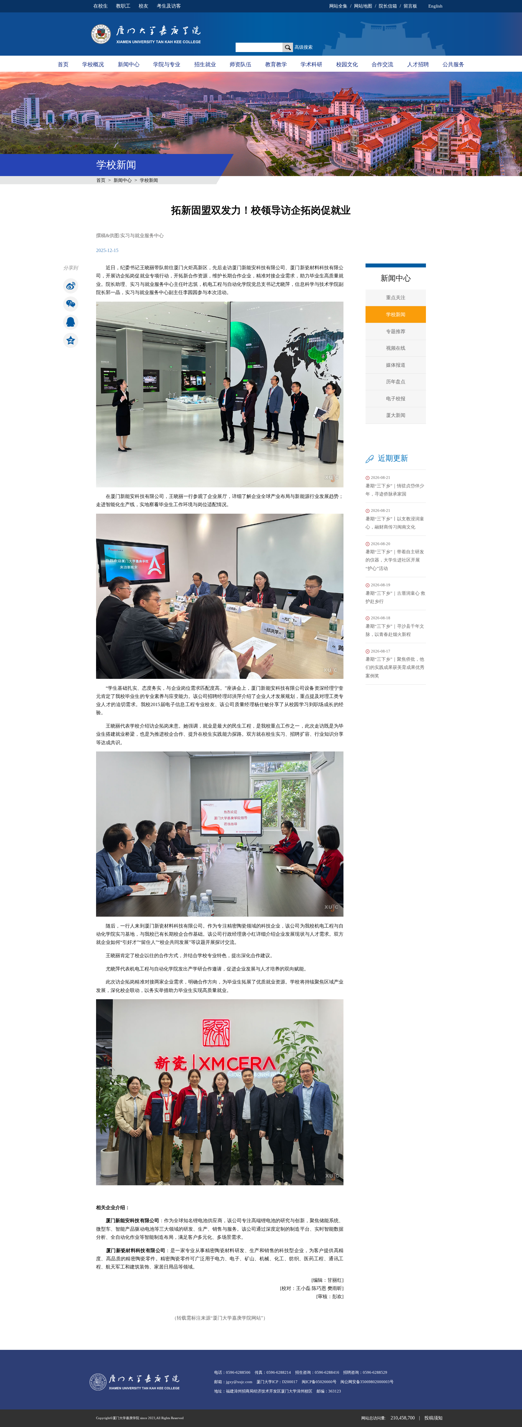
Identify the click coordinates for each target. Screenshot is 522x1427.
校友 (143, 6)
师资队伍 (240, 64)
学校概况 (93, 64)
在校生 (100, 6)
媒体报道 (395, 365)
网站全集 (338, 6)
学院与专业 (166, 64)
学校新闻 (149, 180)
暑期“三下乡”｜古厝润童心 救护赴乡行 (395, 593)
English (435, 6)
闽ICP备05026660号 (319, 1382)
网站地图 (363, 6)
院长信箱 (388, 6)
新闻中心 (129, 64)
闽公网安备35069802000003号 (367, 1382)
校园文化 (347, 64)
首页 (63, 64)
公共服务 (453, 64)
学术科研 (311, 64)
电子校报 (395, 398)
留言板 (410, 6)
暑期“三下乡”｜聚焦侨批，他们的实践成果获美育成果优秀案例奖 (395, 663)
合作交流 (382, 64)
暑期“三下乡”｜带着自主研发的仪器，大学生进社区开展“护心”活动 (395, 556)
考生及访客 (169, 6)
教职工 (123, 6)
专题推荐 (395, 331)
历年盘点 (395, 382)
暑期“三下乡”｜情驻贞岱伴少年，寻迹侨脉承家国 (395, 486)
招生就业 (205, 64)
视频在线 (395, 348)
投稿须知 (433, 1418)
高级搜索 (304, 47)
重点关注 (395, 297)
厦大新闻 (395, 415)
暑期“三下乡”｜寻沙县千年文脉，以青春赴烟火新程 (395, 626)
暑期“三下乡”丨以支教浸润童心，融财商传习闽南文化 (395, 519)
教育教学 (276, 64)
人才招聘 (418, 64)
